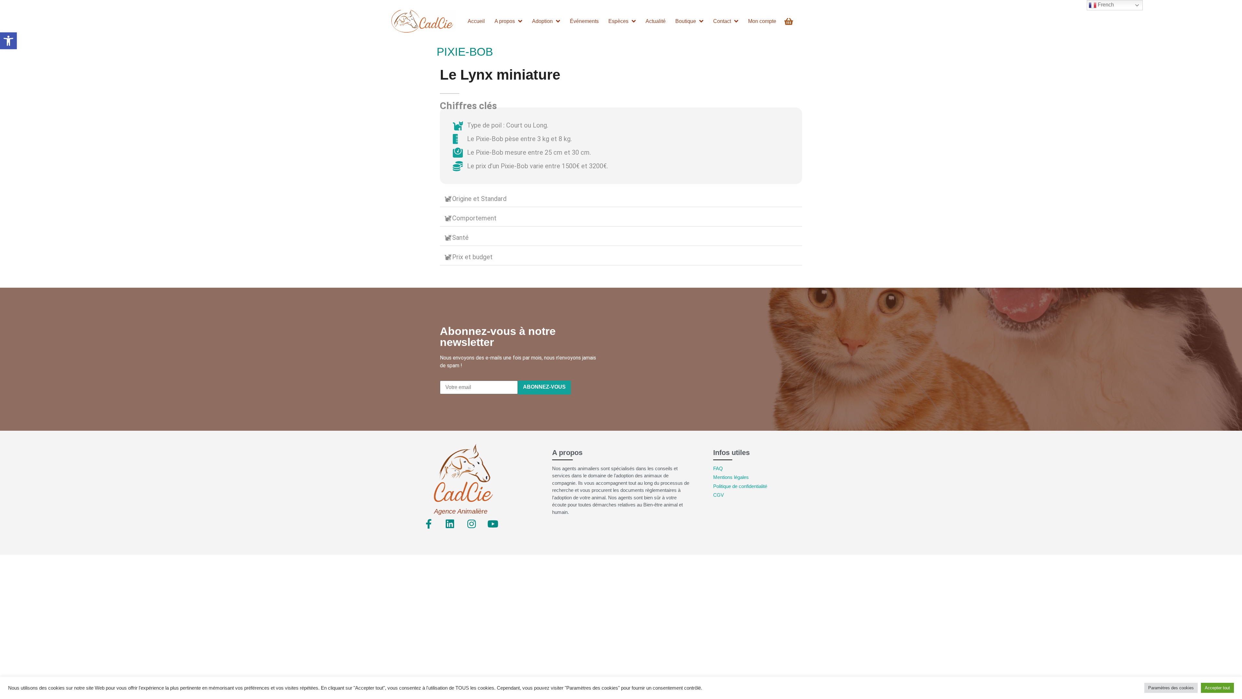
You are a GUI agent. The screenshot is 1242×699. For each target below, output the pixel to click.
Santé (460, 237)
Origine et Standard (479, 199)
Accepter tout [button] (1217, 687)
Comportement (474, 218)
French (1105, 4)
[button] (8, 40)
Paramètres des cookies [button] (1171, 687)
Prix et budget (472, 257)
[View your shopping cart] (789, 21)
